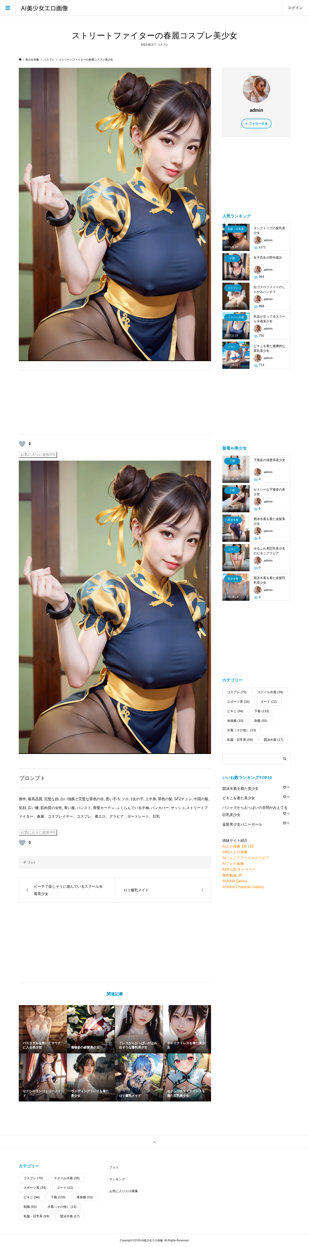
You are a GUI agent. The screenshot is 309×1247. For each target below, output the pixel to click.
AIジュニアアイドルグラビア (245, 858)
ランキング (117, 1179)
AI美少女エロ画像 (44, 7)
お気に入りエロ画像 (123, 1191)
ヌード (269, 701)
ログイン (295, 8)
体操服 (235, 720)
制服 (260, 720)
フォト (32, 862)
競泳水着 (273, 739)
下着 (261, 711)
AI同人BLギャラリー (239, 869)
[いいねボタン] (22, 443)
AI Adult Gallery (234, 881)
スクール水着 (270, 692)
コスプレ (162, 44)
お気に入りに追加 (38, 455)
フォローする (258, 123)
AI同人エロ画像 (234, 852)
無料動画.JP (232, 875)
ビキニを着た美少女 (238, 798)
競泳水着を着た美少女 (240, 788)
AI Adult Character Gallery (243, 887)
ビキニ (235, 711)
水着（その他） (241, 730)
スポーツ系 (238, 701)
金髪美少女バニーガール (242, 824)
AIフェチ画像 (233, 863)
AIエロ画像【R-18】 (238, 846)
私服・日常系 (240, 739)
